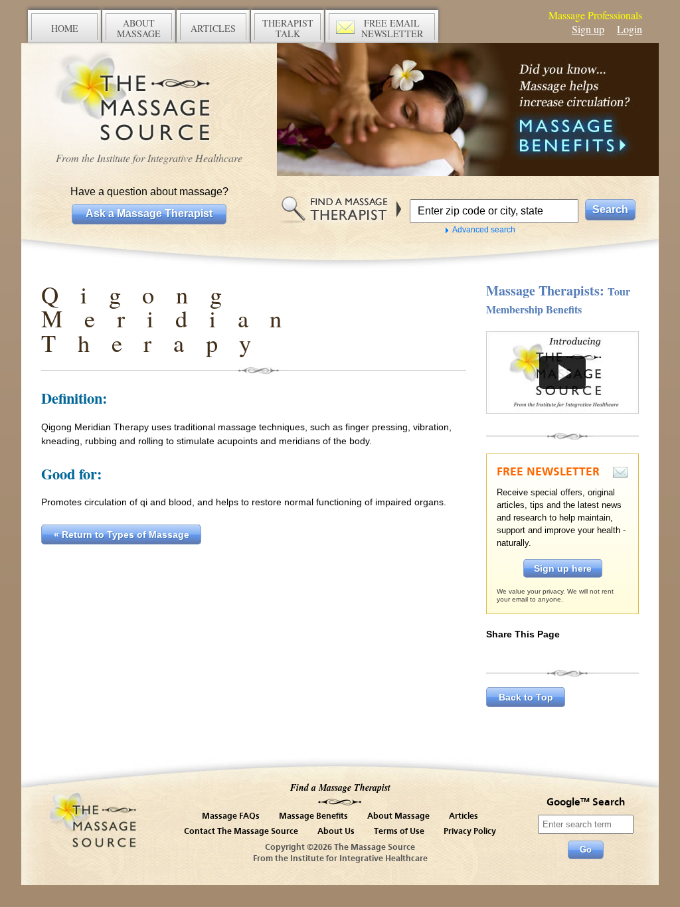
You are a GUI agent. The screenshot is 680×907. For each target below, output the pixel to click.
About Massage (398, 816)
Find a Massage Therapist (340, 787)
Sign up (588, 29)
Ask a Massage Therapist (149, 213)
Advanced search (483, 230)
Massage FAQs (231, 816)
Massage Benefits (313, 816)
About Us (336, 831)
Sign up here (563, 568)
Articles (463, 816)
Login (629, 29)
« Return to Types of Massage (121, 534)
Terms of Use (399, 831)
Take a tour (562, 372)
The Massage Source (149, 98)
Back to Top (526, 697)
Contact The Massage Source (241, 831)
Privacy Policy (470, 831)
